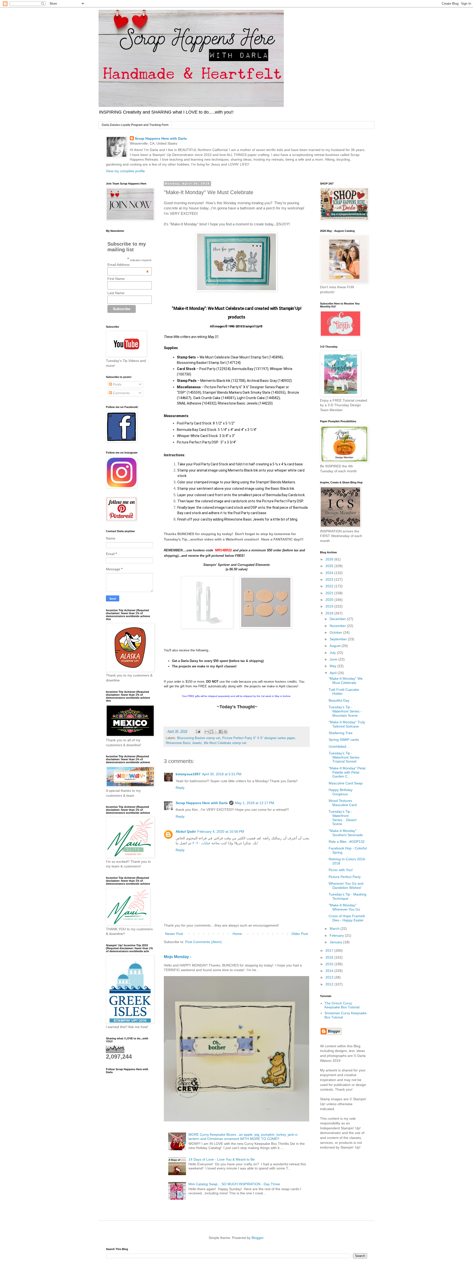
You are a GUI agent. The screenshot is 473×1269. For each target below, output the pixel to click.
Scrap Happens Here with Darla (161, 138)
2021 (329, 593)
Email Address (128, 265)
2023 (329, 579)
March (335, 929)
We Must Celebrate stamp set (225, 743)
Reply (180, 788)
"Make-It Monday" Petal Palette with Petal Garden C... (347, 772)
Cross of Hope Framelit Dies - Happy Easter (347, 918)
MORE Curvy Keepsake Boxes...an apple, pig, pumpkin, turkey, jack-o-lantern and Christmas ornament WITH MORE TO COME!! (243, 1137)
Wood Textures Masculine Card (343, 803)
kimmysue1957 (188, 774)
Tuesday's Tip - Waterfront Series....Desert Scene (342, 818)
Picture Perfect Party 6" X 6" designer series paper (258, 738)
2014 (329, 971)
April (334, 673)
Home (237, 934)
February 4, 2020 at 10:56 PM (220, 831)
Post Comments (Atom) (203, 942)
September (339, 639)
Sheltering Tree (341, 733)
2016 (329, 957)
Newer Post (174, 934)
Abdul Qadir (186, 831)
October (336, 632)
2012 (329, 984)
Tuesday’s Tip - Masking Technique (347, 896)
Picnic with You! (341, 870)
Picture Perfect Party (345, 877)
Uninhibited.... (339, 746)
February (337, 935)
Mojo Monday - (177, 956)
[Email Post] (197, 731)
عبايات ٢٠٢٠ (201, 843)
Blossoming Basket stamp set (198, 738)
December (338, 619)
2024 (329, 573)
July (333, 653)
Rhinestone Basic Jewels (184, 743)
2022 (329, 586)
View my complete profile (125, 171)
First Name (116, 279)
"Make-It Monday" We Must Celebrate (346, 681)
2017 (329, 950)
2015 (329, 964)
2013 (329, 977)
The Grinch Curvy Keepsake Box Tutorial (341, 1005)
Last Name (115, 293)
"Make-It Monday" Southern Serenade (346, 833)
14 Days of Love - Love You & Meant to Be (221, 1159)
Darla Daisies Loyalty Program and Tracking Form (135, 125)
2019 (329, 606)
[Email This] (206, 731)
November (338, 626)
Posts (116, 384)
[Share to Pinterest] (225, 731)
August (335, 646)
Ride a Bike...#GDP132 (347, 842)
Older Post (299, 934)
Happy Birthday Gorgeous (341, 792)
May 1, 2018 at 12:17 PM (254, 803)
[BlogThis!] (211, 731)
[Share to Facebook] (220, 731)
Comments (121, 393)
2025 (329, 566)
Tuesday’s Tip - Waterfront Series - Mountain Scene (345, 711)
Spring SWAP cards (344, 740)
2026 (329, 559)
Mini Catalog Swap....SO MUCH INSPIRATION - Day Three (234, 1184)
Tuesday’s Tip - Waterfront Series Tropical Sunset (344, 757)
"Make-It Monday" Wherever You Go (344, 907)
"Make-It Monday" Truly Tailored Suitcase (347, 724)
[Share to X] (216, 731)
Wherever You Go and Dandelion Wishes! (346, 885)
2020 (329, 600)
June (334, 659)
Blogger (257, 1238)
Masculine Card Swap (346, 783)
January (336, 942)
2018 (329, 613)
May (333, 666)
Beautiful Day (339, 700)
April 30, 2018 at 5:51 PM (221, 774)
